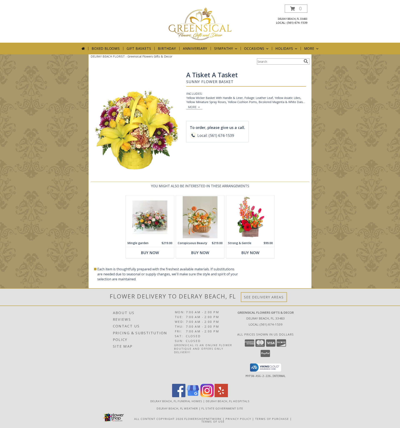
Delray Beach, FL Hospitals (228, 401)
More (309, 48)
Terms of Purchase (272, 419)
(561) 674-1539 (297, 23)
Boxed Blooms (106, 48)
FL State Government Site (222, 408)
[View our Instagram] (207, 396)
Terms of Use (213, 421)
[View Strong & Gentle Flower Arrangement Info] (250, 217)
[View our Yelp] (221, 396)
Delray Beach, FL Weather (177, 408)
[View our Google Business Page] (193, 396)
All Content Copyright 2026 (158, 419)
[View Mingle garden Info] (150, 217)
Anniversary (195, 48)
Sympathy (223, 48)
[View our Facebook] (178, 396)
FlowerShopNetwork (203, 419)
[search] (305, 61)
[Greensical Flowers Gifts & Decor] (200, 24)
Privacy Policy (238, 419)
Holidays (284, 48)
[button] (296, 9)
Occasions (254, 48)
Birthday (167, 48)
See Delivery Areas (264, 297)
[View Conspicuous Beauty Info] (200, 217)
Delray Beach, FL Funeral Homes (176, 401)
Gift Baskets (139, 48)
